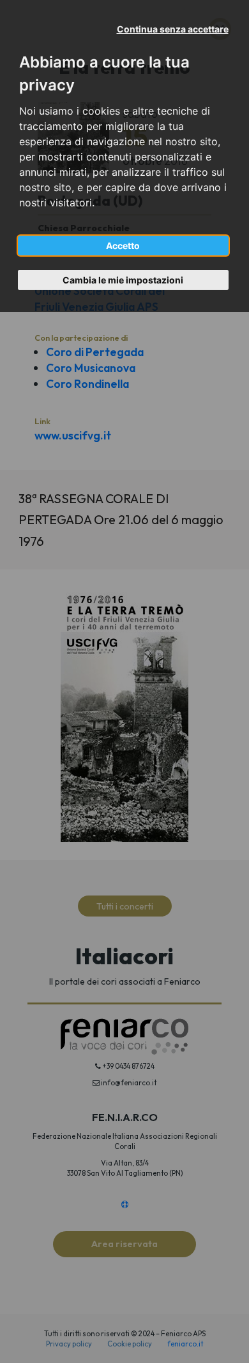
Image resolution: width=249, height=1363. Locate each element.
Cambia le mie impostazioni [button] (123, 280)
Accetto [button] (123, 245)
